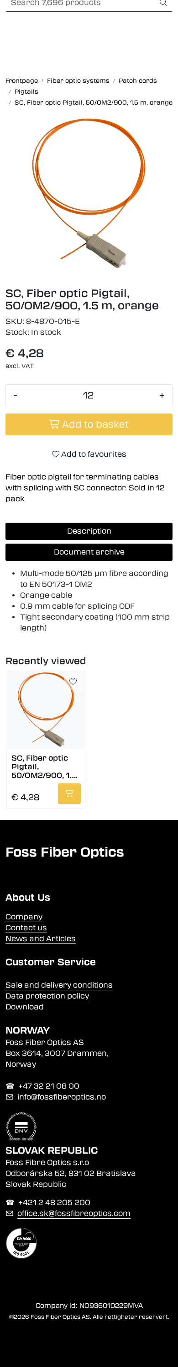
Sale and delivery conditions (59, 985)
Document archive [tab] (89, 552)
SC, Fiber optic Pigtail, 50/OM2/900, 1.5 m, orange (43, 766)
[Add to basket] (69, 793)
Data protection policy (47, 996)
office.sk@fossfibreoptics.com (74, 1213)
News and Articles (40, 938)
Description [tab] (89, 531)
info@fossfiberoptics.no (61, 1097)
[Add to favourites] (73, 682)
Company (23, 917)
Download (24, 1007)
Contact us (26, 927)
